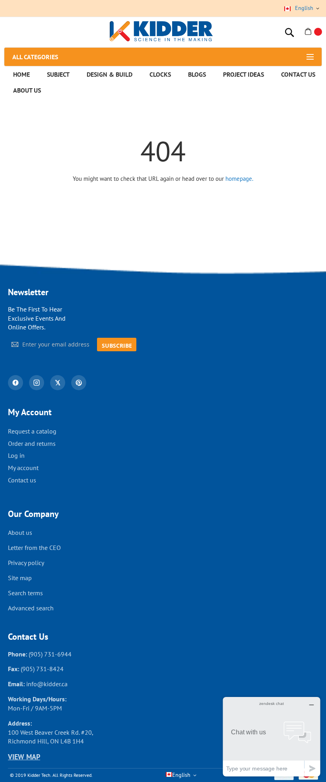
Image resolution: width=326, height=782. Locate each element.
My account (23, 468)
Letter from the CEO (34, 548)
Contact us (22, 480)
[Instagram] (36, 382)
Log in (16, 455)
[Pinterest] (78, 382)
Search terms (25, 593)
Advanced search (31, 608)
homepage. (239, 178)
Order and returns (32, 443)
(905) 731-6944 (50, 654)
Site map (20, 578)
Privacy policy (26, 563)
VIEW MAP (24, 756)
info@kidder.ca (47, 684)
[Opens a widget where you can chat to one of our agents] (271, 736)
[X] (57, 382)
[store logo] (161, 32)
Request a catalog (32, 431)
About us (20, 532)
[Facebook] (15, 382)
